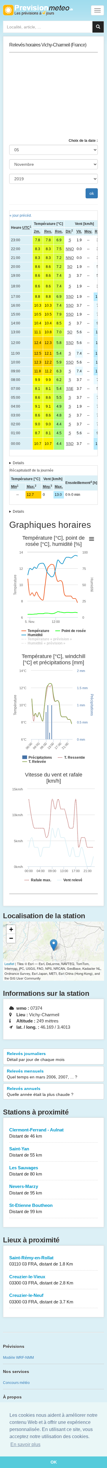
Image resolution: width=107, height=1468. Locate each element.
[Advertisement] (53, 95)
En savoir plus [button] (25, 1444)
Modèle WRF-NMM (18, 1358)
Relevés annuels (40, 1091)
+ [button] (11, 929)
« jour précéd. (21, 215)
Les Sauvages (25, 1170)
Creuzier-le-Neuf (41, 1298)
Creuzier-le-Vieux (41, 1279)
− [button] (11, 938)
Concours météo (16, 1383)
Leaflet (9, 963)
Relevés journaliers (35, 1056)
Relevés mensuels (42, 1074)
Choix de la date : (83, 140)
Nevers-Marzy (25, 1189)
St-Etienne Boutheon (31, 1208)
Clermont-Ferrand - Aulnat (36, 1133)
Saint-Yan (25, 1151)
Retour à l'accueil (38, 10)
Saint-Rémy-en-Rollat (41, 1260)
